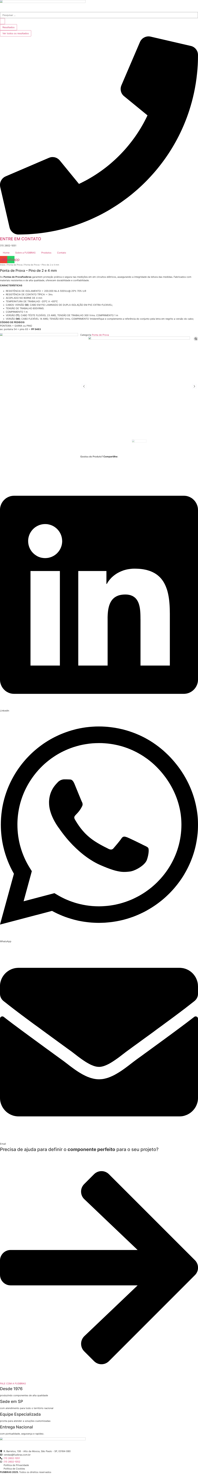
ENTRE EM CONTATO (20, 238)
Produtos (46, 252)
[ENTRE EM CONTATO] (99, 233)
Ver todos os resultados (15, 33)
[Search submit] (2, 21)
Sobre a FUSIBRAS (25, 252)
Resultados (8, 27)
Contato (61, 252)
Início (2, 264)
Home (6, 252)
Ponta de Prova (14, 264)
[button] (99, 586)
